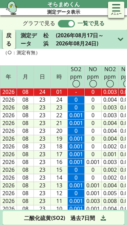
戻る (9, 39)
